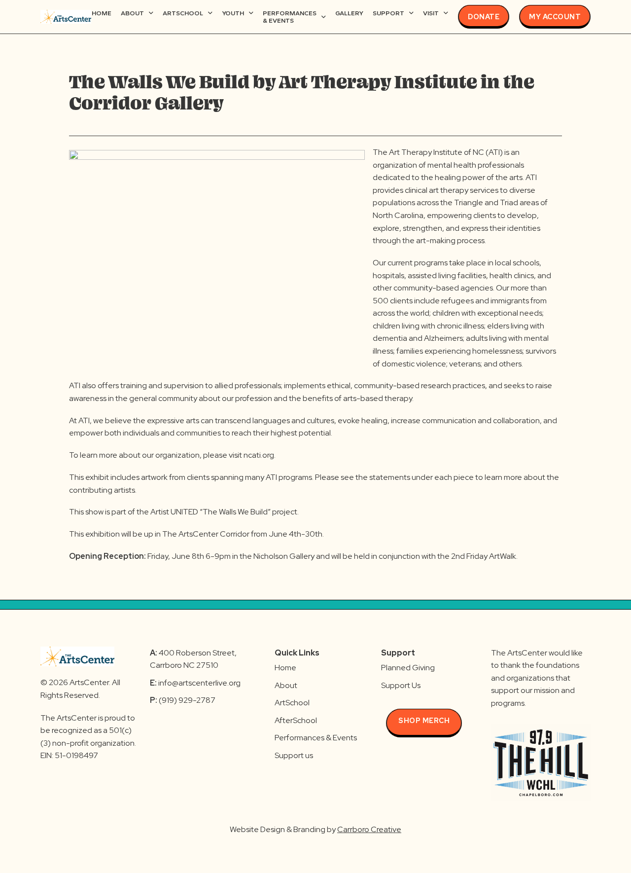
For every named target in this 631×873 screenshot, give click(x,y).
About (132, 13)
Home (101, 13)
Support (388, 13)
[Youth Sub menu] (251, 13)
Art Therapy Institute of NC (436, 152)
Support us (294, 755)
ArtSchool (183, 13)
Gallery (349, 13)
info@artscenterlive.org (199, 683)
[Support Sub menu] (411, 13)
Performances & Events (289, 17)
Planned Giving (408, 667)
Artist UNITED (174, 512)
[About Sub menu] (151, 13)
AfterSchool (296, 720)
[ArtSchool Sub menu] (210, 13)
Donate (483, 16)
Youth (233, 13)
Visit (431, 13)
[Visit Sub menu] (446, 13)
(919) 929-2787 (182, 700)
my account (555, 16)
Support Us (401, 685)
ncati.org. (260, 455)
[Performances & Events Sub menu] (323, 17)
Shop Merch (424, 720)
